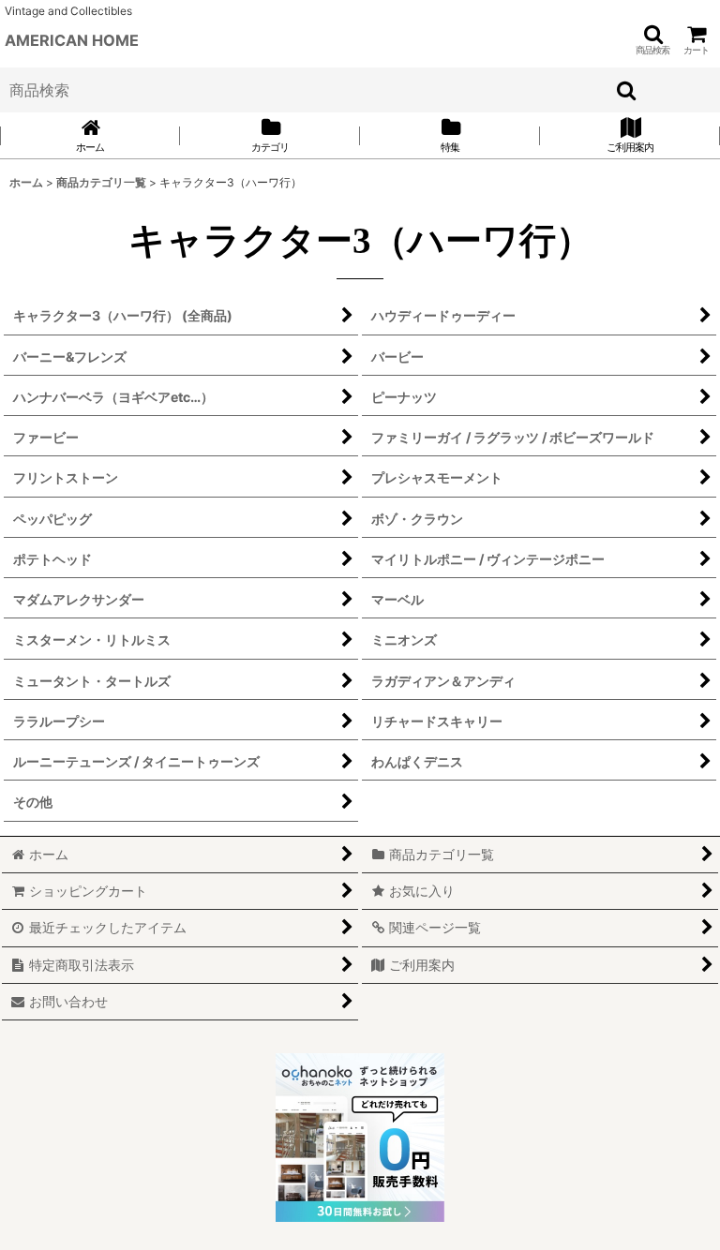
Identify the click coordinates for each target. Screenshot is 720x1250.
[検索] (627, 90)
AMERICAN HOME (72, 40)
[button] (652, 40)
